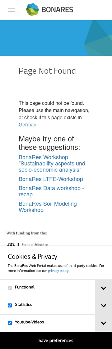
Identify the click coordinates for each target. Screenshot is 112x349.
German (27, 124)
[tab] (103, 288)
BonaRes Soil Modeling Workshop (48, 206)
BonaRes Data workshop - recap (51, 191)
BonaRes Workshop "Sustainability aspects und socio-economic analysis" (52, 163)
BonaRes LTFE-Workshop (51, 178)
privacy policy (58, 270)
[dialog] (56, 297)
